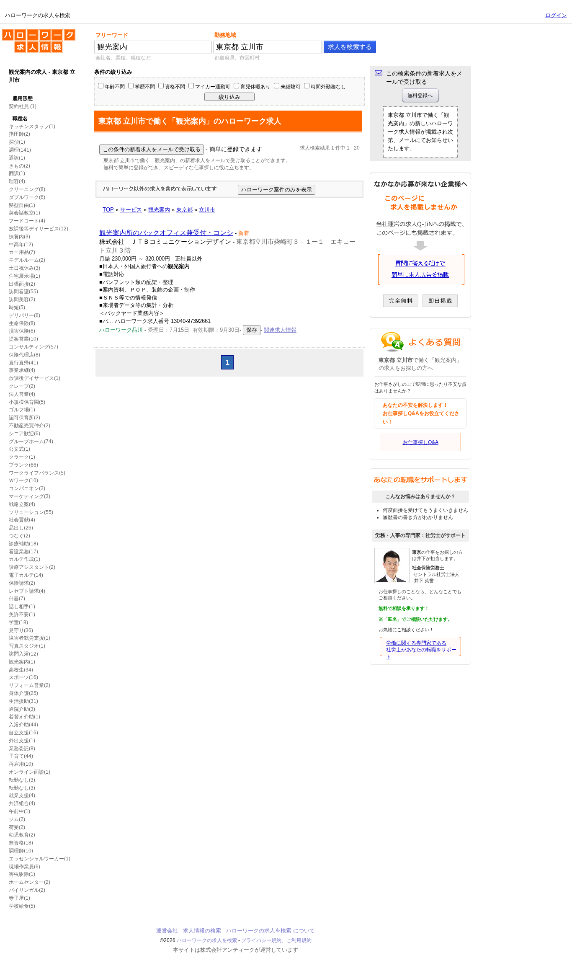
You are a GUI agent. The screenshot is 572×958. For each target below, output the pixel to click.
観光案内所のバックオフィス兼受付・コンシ (166, 232)
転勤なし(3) (22, 780)
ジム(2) (17, 819)
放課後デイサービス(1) (34, 378)
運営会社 (167, 930)
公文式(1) (19, 449)
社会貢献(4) (22, 520)
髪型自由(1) (22, 205)
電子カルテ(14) (26, 575)
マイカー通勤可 (212, 87)
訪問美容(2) (22, 299)
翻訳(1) (17, 173)
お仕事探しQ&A (420, 442)
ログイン (556, 15)
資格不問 (175, 87)
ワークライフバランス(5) (37, 473)
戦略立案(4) (22, 504)
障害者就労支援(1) (29, 638)
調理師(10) (21, 851)
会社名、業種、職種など (123, 58)
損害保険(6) (22, 331)
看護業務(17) (23, 552)
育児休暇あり (255, 87)
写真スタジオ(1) (27, 646)
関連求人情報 (280, 330)
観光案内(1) (22, 662)
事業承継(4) (22, 370)
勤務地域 (225, 35)
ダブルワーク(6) (27, 197)
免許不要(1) (22, 614)
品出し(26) (21, 528)
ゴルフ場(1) (22, 410)
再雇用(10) (21, 764)
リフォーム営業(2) (29, 685)
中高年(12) (21, 245)
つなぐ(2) (19, 536)
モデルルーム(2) (27, 260)
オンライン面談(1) (29, 772)
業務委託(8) (22, 748)
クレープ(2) (22, 386)
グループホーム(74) (31, 441)
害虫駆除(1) (22, 874)
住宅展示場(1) (24, 276)
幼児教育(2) (22, 835)
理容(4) (17, 181)
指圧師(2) (19, 134)
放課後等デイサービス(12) (38, 229)
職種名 (20, 118)
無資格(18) (21, 843)
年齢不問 (115, 87)
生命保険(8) (22, 323)
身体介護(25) (23, 693)
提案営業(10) (23, 339)
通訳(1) (17, 158)
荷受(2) (17, 827)
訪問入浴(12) (23, 654)
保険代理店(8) (24, 355)
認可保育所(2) (24, 418)
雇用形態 (23, 98)
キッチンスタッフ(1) (32, 126)
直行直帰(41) (23, 363)
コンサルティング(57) (33, 347)
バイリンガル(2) (27, 890)
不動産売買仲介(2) (29, 426)
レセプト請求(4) (27, 591)
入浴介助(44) (23, 725)
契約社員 (19, 106)
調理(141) (20, 150)
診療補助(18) (23, 544)
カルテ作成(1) (24, 559)
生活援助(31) (23, 701)
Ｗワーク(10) (23, 480)
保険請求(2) (22, 583)
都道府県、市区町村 (237, 58)
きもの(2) (19, 166)
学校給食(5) (22, 906)
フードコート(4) (27, 221)
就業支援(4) (22, 795)
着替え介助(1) (24, 717)
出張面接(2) (22, 284)
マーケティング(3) (29, 496)
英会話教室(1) (24, 213)
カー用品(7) (22, 252)
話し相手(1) (22, 606)
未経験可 (291, 87)
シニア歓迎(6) (24, 433)
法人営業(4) (22, 394)
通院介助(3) (22, 709)
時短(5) (17, 307)
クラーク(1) (22, 457)
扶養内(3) (19, 237)
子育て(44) (21, 756)
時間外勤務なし (328, 87)
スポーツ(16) (23, 677)
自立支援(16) (23, 733)
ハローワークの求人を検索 (32, 33)
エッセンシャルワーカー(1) (39, 859)
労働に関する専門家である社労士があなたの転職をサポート (421, 650)
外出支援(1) (22, 741)
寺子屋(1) (19, 898)
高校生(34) (21, 670)
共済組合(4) (22, 803)
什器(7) (17, 599)
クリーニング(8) (27, 189)
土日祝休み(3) (24, 268)
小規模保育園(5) (27, 402)
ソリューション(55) (31, 512)
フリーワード (111, 35)
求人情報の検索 (202, 930)
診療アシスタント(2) (32, 567)
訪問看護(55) (23, 291)
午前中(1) (19, 811)
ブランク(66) (23, 465)
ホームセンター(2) (29, 882)
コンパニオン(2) (27, 488)
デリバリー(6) (24, 315)
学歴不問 (145, 87)
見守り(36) (21, 630)
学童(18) (18, 622)
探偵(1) (17, 142)
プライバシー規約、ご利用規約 (276, 940)
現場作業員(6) (24, 867)
